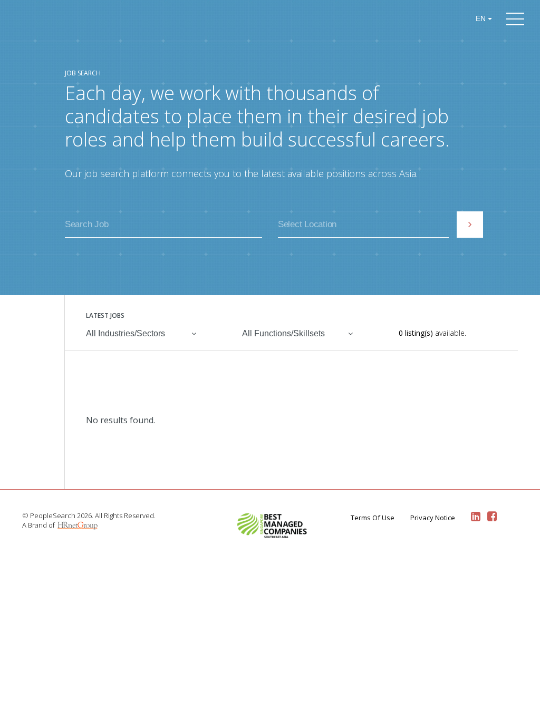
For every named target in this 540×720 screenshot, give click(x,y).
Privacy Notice (432, 517)
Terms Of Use (372, 517)
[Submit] (470, 224)
